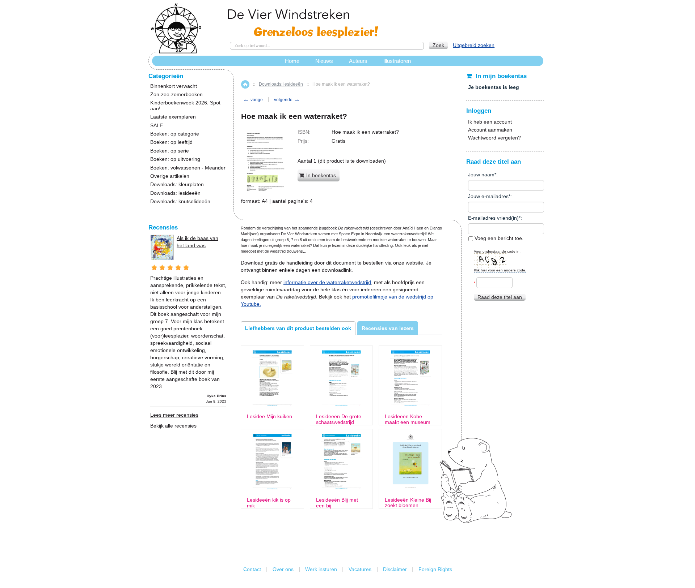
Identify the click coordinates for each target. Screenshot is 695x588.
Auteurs (358, 61)
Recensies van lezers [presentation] (388, 328)
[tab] (298, 328)
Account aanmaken (490, 130)
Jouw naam (481, 174)
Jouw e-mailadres (488, 196)
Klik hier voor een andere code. (500, 270)
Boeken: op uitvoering (175, 159)
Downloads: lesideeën (281, 84)
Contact (252, 569)
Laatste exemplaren (173, 117)
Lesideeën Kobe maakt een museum (407, 419)
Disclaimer (395, 569)
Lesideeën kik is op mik (269, 502)
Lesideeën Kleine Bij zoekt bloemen (408, 502)
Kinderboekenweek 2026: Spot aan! (185, 105)
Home (245, 84)
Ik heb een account (490, 122)
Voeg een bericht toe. (498, 238)
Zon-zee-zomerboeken (176, 94)
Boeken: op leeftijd (171, 142)
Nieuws (324, 61)
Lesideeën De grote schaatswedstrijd (338, 419)
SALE (156, 125)
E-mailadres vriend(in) (493, 218)
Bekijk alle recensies (173, 426)
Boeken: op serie (169, 151)
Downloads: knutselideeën (180, 201)
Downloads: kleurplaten (177, 184)
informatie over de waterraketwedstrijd (327, 282)
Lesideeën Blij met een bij (337, 502)
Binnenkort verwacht (173, 86)
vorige (253, 99)
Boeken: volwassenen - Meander (188, 168)
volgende (287, 99)
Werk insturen (321, 569)
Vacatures (360, 569)
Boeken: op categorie (174, 134)
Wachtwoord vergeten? (494, 138)
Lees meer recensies (174, 415)
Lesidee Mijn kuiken (269, 416)
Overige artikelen (169, 176)
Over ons (283, 569)
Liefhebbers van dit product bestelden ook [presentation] (298, 328)
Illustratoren (397, 61)
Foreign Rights (435, 569)
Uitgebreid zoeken (473, 45)
